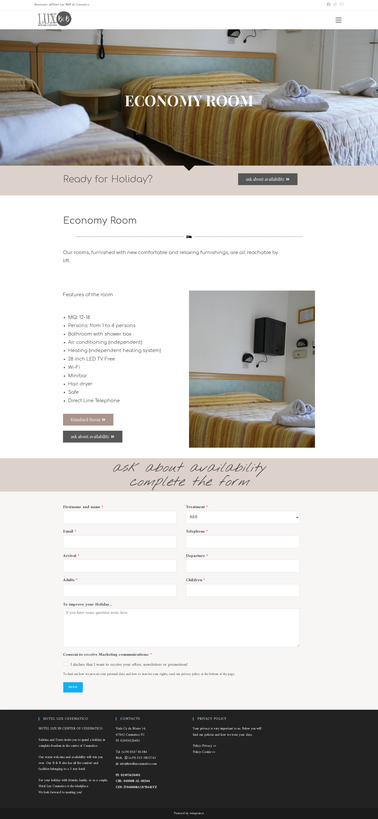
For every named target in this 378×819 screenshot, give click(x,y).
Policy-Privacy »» (204, 746)
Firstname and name (83, 507)
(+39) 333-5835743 (142, 758)
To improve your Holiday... (87, 604)
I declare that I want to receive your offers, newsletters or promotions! (129, 664)
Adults (70, 580)
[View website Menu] (338, 18)
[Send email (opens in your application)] (340, 4)
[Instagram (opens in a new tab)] (335, 4)
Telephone (197, 531)
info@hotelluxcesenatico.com (138, 764)
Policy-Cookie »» (204, 752)
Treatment (197, 507)
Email (69, 531)
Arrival (71, 556)
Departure (197, 556)
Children (195, 580)
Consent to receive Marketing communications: (107, 655)
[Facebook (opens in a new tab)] (328, 4)
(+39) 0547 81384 (134, 752)
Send (73, 687)
